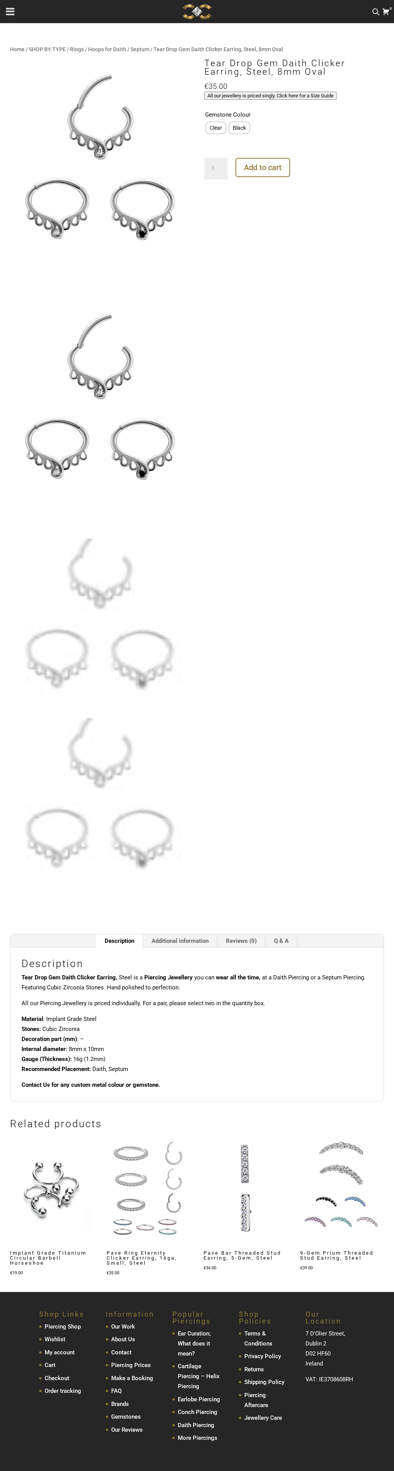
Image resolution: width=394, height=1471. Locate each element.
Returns (254, 1369)
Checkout (57, 1378)
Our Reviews (127, 1429)
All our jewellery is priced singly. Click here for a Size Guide (270, 96)
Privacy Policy (262, 1356)
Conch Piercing (197, 1412)
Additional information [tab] (180, 940)
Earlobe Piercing (199, 1399)
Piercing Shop (63, 1326)
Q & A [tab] (281, 940)
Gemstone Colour (227, 114)
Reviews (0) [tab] (241, 940)
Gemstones (126, 1416)
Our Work (123, 1326)
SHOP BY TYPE (47, 49)
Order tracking (63, 1390)
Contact (121, 1352)
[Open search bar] (376, 11)
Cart (50, 1365)
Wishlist (55, 1339)
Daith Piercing (196, 1425)
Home (17, 49)
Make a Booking (132, 1378)
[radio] (216, 128)
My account (60, 1352)
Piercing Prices (131, 1365)
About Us (123, 1339)
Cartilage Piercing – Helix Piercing (199, 1376)
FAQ (116, 1390)
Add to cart (263, 167)
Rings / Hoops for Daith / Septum (109, 49)
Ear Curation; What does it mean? (194, 1343)
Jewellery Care (263, 1417)
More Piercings (197, 1437)
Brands (120, 1404)
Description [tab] (119, 940)
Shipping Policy (264, 1382)
